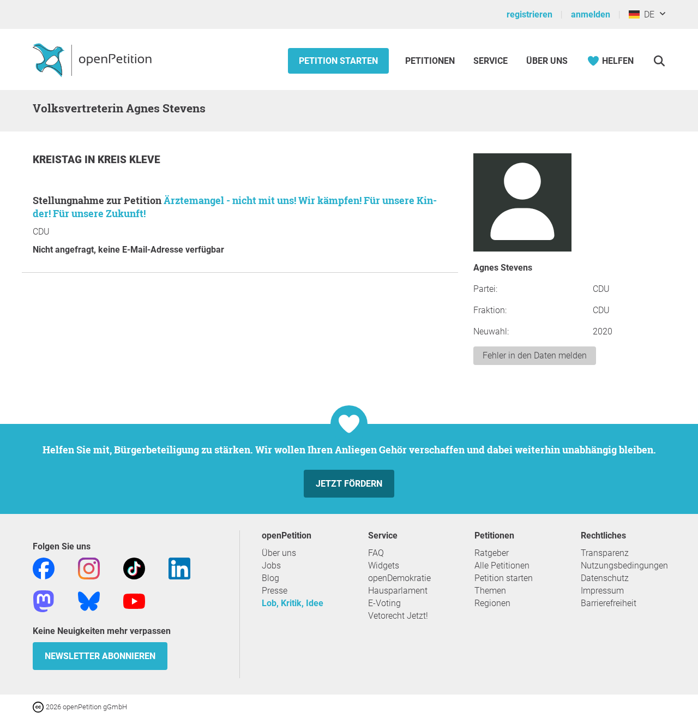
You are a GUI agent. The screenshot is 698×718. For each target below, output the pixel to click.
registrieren (529, 14)
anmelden (590, 14)
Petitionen (431, 61)
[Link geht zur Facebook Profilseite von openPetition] (44, 568)
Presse (274, 590)
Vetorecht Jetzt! (398, 616)
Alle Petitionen (501, 565)
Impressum (602, 590)
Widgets (383, 565)
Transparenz (605, 553)
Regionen (492, 603)
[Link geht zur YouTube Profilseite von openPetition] (134, 600)
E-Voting (384, 603)
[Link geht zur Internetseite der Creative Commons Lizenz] (39, 706)
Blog (270, 578)
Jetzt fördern (349, 483)
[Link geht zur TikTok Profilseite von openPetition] (134, 568)
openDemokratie (399, 578)
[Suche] (659, 61)
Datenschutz (605, 578)
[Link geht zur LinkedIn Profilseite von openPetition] (179, 568)
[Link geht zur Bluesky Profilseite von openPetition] (89, 600)
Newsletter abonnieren (100, 656)
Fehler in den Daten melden (535, 355)
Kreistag (59, 159)
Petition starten (338, 61)
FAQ (376, 553)
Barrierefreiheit (608, 603)
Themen (490, 590)
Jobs (271, 565)
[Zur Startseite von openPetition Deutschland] (93, 59)
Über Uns (547, 61)
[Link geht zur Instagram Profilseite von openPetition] (89, 568)
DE (647, 14)
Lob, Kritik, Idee (292, 603)
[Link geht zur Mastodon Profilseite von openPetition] (44, 600)
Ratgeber (491, 553)
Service (490, 61)
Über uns (279, 553)
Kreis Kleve (129, 159)
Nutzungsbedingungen (624, 565)
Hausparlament (398, 590)
